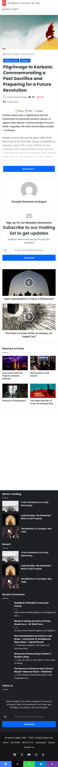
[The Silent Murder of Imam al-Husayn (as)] (43, 391)
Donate (51, 742)
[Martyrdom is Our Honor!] (43, 363)
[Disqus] (29, 448)
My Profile (15, 742)
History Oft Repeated (14, 400)
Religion (16, 54)
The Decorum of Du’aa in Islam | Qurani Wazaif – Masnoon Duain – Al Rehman (33, 670)
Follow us (7, 685)
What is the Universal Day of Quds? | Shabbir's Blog (32, 655)
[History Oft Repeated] (15, 391)
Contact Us (29, 747)
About (6, 742)
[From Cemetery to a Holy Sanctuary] (10, 506)
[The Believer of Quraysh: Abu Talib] (10, 532)
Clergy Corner (28, 54)
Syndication (41, 742)
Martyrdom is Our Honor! (39, 374)
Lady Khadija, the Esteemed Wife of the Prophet (36, 517)
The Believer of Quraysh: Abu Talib (24, 3)
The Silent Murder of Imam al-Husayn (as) (41, 402)
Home (8, 54)
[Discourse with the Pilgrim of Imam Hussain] (15, 363)
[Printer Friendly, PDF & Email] (29, 111)
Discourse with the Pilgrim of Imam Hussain (12, 376)
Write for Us (27, 742)
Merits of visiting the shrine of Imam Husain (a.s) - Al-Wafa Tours (32, 622)
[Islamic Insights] (10, 9)
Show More (28, 169)
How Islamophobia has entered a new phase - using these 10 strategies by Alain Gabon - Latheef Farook (33, 638)
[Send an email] (29, 97)
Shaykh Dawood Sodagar (17, 97)
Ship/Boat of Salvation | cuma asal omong (31, 604)
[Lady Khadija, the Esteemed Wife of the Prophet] (10, 519)
